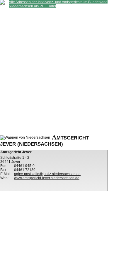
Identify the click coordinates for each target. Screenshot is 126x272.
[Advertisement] (63, 71)
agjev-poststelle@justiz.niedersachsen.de (47, 174)
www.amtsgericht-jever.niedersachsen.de (46, 178)
